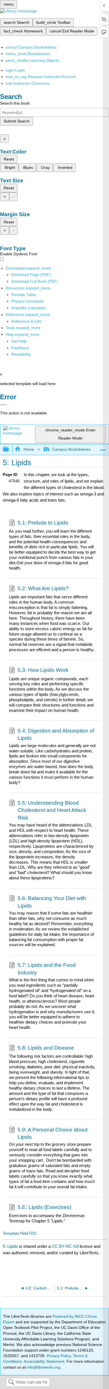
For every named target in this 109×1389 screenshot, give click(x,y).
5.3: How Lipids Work (43, 670)
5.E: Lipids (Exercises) (44, 1207)
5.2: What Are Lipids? (43, 588)
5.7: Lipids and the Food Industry (47, 968)
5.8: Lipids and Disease (46, 1048)
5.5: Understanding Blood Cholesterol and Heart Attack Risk (52, 810)
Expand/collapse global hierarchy (9, 449)
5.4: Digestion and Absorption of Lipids (56, 734)
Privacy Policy (59, 1355)
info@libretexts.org (43, 1367)
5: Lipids (10, 1246)
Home (28, 449)
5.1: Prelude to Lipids (43, 523)
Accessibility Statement (44, 1361)
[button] (20, 348)
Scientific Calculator (28, 308)
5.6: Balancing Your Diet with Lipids (52, 901)
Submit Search (17, 121)
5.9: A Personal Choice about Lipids (52, 1133)
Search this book (15, 103)
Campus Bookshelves (71, 449)
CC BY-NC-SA (66, 1246)
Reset (9, 159)
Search (11, 1382)
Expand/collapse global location (103, 447)
